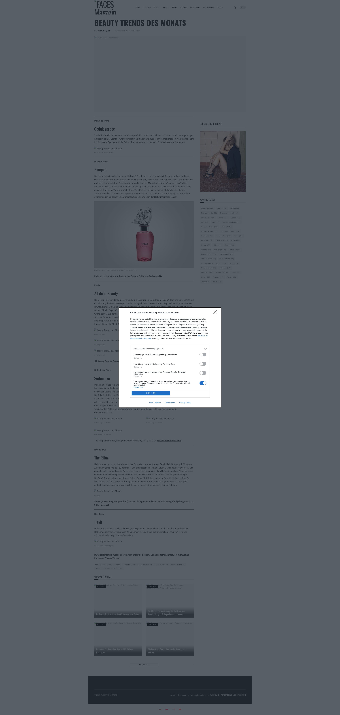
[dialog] (170, 358)
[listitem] (170, 348)
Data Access (170, 403)
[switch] (202, 354)
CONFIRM (151, 393)
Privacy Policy (185, 403)
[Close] (215, 312)
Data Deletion (155, 403)
